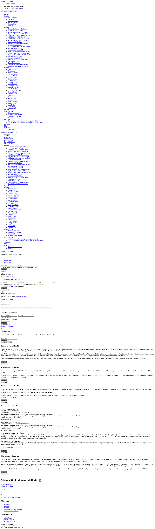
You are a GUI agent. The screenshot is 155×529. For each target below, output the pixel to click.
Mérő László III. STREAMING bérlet (19, 40)
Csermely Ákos (12, 74)
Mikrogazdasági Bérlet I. (15, 42)
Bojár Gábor (11, 71)
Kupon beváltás (5, 321)
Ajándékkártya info (13, 113)
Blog (5, 126)
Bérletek (6, 27)
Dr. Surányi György (13, 87)
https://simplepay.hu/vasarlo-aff (9, 397)
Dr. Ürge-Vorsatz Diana (14, 90)
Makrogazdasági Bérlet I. (15, 56)
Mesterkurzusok (8, 237)
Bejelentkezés (8, 260)
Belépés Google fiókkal (9, 276)
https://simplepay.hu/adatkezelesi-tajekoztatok (13, 377)
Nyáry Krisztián (12, 101)
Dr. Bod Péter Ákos (13, 76)
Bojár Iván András (13, 72)
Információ (7, 127)
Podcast (6, 109)
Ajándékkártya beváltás (14, 116)
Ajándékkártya (8, 111)
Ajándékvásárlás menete (15, 114)
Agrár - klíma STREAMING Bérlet (18, 59)
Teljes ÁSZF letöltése (7, 447)
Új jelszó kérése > (6, 342)
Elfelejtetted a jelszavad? (30, 267)
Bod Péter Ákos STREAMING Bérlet (19, 46)
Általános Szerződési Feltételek (13, 509)
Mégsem (3, 269)
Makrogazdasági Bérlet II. (15, 48)
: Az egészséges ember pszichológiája (23, 121)
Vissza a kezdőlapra (6, 484)
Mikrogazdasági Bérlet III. (15, 58)
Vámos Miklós (12, 108)
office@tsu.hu (19, 8)
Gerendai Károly (12, 93)
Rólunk (3, 489)
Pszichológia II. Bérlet (14, 63)
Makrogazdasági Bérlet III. (15, 50)
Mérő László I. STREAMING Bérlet (18, 37)
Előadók (6, 67)
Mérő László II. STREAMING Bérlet (18, 38)
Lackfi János (11, 100)
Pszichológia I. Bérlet (14, 61)
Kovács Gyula (12, 97)
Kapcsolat (11, 129)
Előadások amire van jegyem (9, 319)
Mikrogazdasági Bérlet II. (15, 45)
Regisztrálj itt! (19, 279)
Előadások (7, 16)
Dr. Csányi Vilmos (13, 77)
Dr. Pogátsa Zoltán (13, 85)
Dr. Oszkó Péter (12, 84)
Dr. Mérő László (12, 80)
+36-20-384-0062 (9, 8)
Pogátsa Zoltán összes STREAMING (18, 34)
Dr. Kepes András (13, 79)
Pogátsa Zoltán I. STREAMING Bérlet (19, 53)
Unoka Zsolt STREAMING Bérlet (18, 64)
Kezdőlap (7, 14)
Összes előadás (12, 24)
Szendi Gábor (12, 103)
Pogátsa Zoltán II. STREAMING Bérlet (19, 55)
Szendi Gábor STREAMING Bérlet (18, 66)
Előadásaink (7, 504)
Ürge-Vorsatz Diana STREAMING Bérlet (20, 35)
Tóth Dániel (11, 106)
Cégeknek (7, 124)
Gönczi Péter (11, 95)
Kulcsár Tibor (12, 98)
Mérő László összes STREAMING (18, 32)
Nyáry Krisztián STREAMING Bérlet (19, 51)
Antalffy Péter (12, 69)
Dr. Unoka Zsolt (12, 88)
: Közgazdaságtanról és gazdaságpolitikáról (26, 122)
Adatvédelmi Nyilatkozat (11, 511)
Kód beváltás (11, 118)
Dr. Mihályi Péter (13, 82)
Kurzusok (10, 25)
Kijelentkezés (5, 324)
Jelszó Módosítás (6, 317)
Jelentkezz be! (22, 296)
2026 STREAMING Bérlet (15, 30)
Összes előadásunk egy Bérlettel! (17, 29)
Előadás (13, 21)
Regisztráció (7, 262)
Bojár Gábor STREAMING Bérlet (18, 43)
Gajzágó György (12, 92)
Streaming (12, 17)
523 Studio (11, 497)
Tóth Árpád (11, 105)
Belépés (7, 135)
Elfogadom (4, 363)
